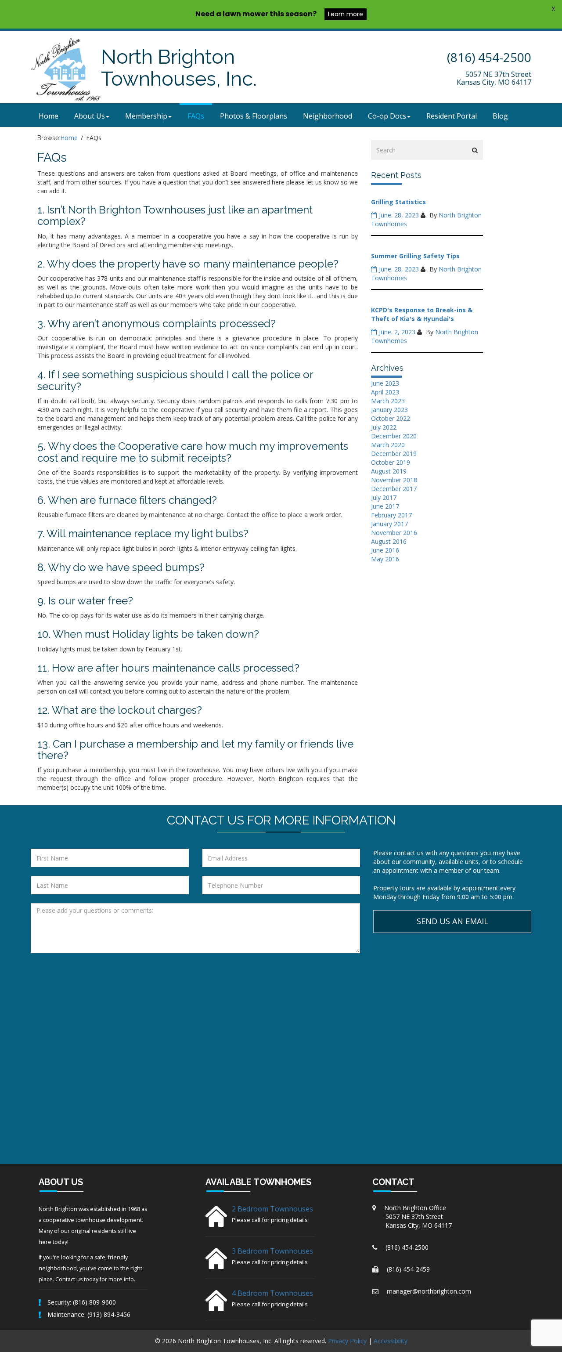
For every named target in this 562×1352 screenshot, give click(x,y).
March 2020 (388, 445)
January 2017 (389, 524)
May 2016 (385, 559)
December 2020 (394, 436)
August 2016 (389, 541)
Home (48, 116)
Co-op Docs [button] (387, 116)
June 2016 (385, 550)
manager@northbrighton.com (429, 1291)
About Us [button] (89, 116)
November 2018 (394, 480)
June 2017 (385, 506)
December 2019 (394, 453)
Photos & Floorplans (253, 116)
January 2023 (389, 409)
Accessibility (390, 1341)
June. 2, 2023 (397, 332)
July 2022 (383, 427)
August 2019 (389, 471)
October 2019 (390, 462)
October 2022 (390, 418)
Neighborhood (327, 116)
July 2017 (383, 497)
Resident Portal (451, 116)
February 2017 (391, 515)
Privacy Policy (347, 1341)
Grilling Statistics (398, 202)
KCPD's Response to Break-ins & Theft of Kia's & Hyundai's (421, 314)
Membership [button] (146, 116)
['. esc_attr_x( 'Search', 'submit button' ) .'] (475, 150)
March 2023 (388, 401)
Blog (500, 116)
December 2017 (394, 488)
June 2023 (385, 383)
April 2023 (385, 392)
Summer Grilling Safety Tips (415, 256)
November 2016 (394, 532)
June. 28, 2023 (399, 215)
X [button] (553, 8)
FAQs (195, 116)
